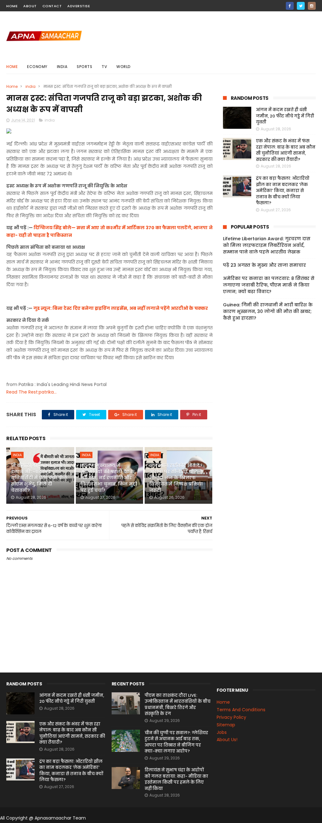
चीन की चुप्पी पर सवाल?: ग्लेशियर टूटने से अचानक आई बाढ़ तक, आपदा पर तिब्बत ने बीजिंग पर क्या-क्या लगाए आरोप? (176, 742)
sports (84, 66)
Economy (37, 66)
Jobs (222, 732)
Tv (104, 66)
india (62, 66)
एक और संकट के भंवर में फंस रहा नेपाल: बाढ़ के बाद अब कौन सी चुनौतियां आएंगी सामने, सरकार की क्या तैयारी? (285, 150)
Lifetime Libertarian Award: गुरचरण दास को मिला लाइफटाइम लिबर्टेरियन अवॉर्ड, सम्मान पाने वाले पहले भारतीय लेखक (266, 245)
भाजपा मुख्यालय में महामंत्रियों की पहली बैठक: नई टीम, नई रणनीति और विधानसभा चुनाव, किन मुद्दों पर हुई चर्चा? (108, 477)
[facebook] (290, 6)
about (30, 6)
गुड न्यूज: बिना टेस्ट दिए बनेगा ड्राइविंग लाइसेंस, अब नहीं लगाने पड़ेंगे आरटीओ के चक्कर (120, 308)
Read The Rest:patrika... (31, 392)
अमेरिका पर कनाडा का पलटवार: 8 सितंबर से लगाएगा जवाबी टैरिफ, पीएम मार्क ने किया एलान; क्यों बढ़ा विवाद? (268, 285)
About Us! (227, 739)
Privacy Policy (231, 717)
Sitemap (226, 725)
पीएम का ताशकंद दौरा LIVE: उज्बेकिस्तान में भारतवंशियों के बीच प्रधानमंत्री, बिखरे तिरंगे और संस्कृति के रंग (177, 704)
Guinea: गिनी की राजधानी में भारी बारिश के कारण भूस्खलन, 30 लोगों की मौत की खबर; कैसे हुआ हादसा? (268, 311)
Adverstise (78, 6)
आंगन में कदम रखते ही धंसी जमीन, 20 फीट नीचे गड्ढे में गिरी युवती (285, 116)
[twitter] (301, 6)
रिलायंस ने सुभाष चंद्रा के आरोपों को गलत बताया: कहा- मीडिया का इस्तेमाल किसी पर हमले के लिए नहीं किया (176, 779)
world (123, 66)
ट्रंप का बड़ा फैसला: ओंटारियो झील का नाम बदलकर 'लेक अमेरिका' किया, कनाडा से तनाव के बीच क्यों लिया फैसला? (282, 190)
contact (52, 6)
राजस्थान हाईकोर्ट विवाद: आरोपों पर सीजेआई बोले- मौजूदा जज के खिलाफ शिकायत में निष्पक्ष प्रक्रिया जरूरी (176, 477)
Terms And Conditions (241, 710)
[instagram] (312, 6)
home (12, 6)
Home (12, 66)
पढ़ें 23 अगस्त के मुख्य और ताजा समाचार (264, 265)
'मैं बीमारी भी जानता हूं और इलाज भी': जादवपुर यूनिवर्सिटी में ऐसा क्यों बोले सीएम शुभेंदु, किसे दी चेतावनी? (39, 477)
